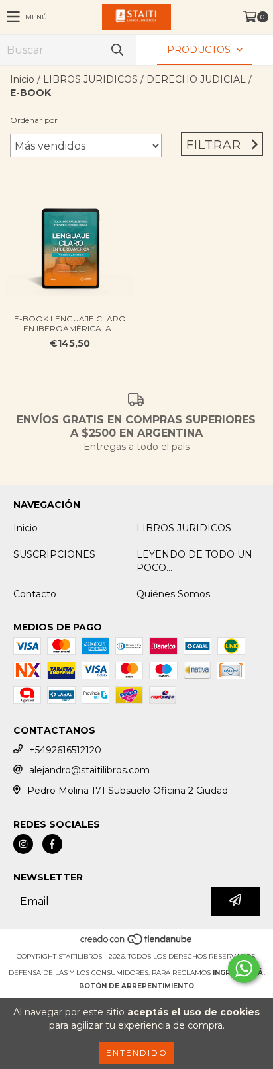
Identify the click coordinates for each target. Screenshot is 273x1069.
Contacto (34, 594)
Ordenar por (34, 120)
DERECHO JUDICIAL (196, 79)
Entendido (137, 1053)
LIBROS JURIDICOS (90, 79)
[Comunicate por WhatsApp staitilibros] (244, 968)
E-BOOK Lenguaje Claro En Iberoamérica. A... (70, 323)
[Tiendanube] (137, 943)
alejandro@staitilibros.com (89, 770)
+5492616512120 (65, 750)
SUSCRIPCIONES (54, 554)
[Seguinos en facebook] (52, 844)
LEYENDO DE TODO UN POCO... (194, 561)
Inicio (22, 79)
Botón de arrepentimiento (136, 986)
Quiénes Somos (173, 594)
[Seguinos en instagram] (23, 844)
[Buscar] (116, 50)
